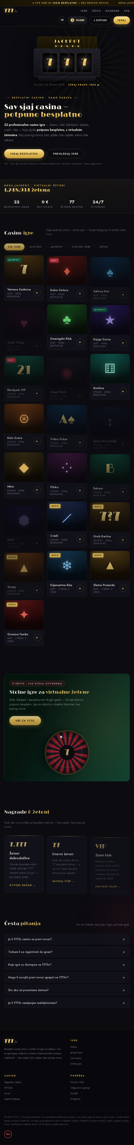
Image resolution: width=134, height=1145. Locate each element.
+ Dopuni (100, 20)
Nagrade (112, 11)
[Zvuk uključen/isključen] (62, 19)
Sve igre (14, 245)
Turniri (7, 1093)
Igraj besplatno (24, 154)
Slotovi (35, 245)
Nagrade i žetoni (12, 1082)
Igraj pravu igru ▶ (84, 84)
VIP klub (8, 1088)
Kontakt (74, 1093)
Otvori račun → (22, 884)
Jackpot (57, 245)
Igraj (122, 20)
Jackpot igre (76, 1052)
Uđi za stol (25, 720)
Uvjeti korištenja (12, 1099)
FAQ (127, 11)
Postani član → (108, 883)
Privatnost (75, 1099)
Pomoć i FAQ (77, 1082)
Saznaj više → (63, 879)
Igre (84, 11)
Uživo (96, 11)
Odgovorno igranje (80, 1088)
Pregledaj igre (65, 154)
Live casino (76, 1058)
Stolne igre (81, 245)
